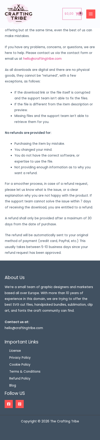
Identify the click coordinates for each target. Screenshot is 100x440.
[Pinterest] (20, 404)
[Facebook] (9, 404)
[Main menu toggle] (90, 14)
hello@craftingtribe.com (42, 59)
